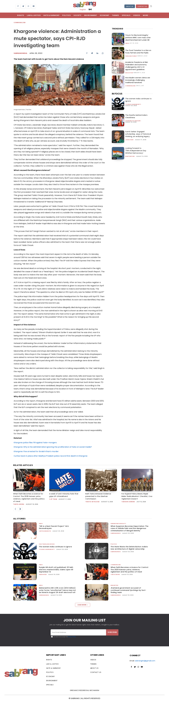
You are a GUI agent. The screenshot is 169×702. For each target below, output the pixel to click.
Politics (114, 544)
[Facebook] (18, 6)
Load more (81, 605)
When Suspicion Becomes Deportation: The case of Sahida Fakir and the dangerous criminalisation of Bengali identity (129, 528)
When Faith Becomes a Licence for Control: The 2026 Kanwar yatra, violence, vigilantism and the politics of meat (129, 569)
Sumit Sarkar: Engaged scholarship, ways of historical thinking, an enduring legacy (138, 134)
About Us (129, 6)
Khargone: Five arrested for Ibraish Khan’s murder (36, 451)
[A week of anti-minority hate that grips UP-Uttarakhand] (65, 480)
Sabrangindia (20, 53)
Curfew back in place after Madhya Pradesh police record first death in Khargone (50, 456)
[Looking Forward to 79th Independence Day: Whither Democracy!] (118, 153)
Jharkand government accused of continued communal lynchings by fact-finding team (128, 590)
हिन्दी (90, 9)
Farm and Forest (131, 56)
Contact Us (142, 6)
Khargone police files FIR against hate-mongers (35, 442)
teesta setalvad (92, 502)
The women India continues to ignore (55, 547)
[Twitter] (23, 6)
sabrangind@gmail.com (145, 660)
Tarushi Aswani (128, 502)
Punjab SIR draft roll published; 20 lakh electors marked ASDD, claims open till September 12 (56, 569)
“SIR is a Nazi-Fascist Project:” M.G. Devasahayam (54, 527)
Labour (115, 125)
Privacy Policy (72, 637)
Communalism (19, 23)
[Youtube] (34, 6)
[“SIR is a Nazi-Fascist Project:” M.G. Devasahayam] (25, 530)
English (83, 9)
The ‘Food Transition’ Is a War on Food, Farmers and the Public (138, 51)
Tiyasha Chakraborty (133, 104)
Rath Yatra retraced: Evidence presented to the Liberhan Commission (98, 496)
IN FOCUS (117, 93)
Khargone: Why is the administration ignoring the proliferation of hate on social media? (53, 447)
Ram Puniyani (130, 156)
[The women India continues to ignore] (118, 103)
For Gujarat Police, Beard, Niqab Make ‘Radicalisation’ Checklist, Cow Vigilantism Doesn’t (137, 496)
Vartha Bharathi (45, 531)
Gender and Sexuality (118, 523)
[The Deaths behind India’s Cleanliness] (118, 120)
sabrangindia (116, 533)
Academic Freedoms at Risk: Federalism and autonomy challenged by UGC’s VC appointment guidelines (136, 66)
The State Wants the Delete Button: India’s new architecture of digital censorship (129, 548)
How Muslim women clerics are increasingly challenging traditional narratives (137, 80)
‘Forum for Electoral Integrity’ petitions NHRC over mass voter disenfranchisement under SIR (138, 37)
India (127, 43)
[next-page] (20, 509)
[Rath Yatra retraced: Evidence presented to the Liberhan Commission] (101, 480)
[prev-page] (15, 509)
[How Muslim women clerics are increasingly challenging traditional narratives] (118, 81)
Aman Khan (43, 574)
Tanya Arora (18, 504)
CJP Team (53, 499)
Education (129, 72)
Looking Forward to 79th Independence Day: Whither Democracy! (135, 150)
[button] (151, 6)
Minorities (114, 585)
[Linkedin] (97, 53)
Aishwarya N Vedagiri (133, 121)
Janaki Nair (129, 140)
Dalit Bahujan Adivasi (117, 108)
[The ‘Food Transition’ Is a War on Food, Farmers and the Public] (118, 53)
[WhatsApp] (28, 6)
